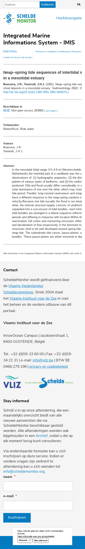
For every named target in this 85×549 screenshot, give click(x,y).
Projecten (76, 51)
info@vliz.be (43, 360)
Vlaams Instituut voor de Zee (33, 298)
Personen (41, 51)
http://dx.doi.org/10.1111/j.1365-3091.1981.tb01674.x (36, 92)
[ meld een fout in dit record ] (17, 57)
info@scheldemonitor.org (24, 471)
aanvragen (51, 110)
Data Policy (10, 51)
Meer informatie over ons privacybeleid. (35, 537)
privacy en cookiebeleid (48, 366)
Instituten (52, 51)
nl (79, 4)
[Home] (19, 18)
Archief (42, 436)
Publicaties (64, 51)
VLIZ (6, 110)
